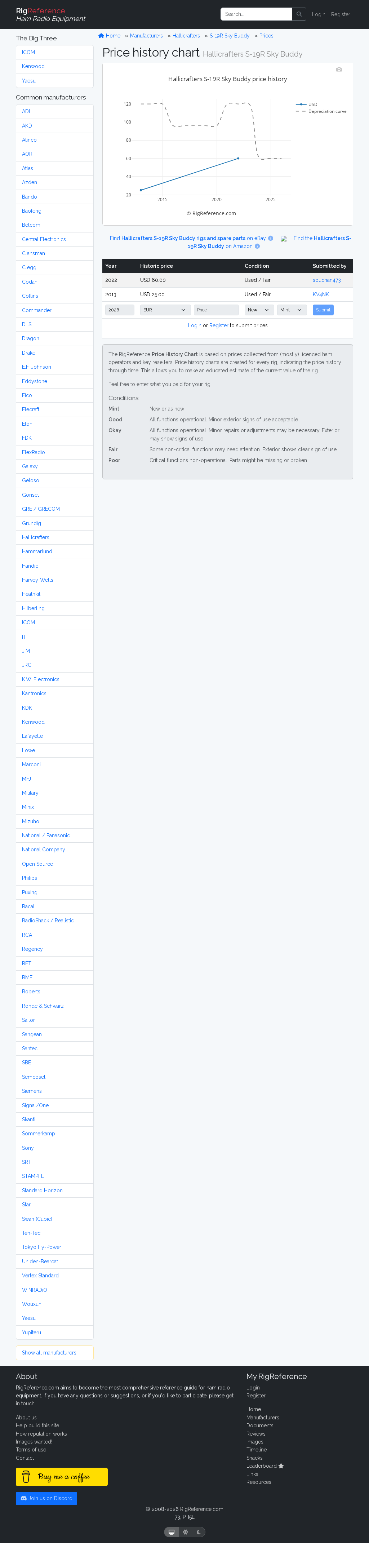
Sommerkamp (38, 1133)
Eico (27, 395)
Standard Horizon (42, 1190)
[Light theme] (185, 1532)
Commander (37, 310)
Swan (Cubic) (37, 1219)
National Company (43, 849)
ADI (26, 111)
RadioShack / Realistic (48, 920)
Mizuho (30, 821)
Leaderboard (262, 1466)
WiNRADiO (34, 1290)
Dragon (30, 338)
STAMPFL (33, 1176)
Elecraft (30, 409)
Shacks (254, 1458)
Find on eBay (188, 238)
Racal (28, 906)
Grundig (31, 523)
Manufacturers (146, 36)
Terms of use (31, 1450)
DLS (26, 324)
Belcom (31, 225)
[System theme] (171, 1532)
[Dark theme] (198, 1532)
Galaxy (30, 466)
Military (30, 793)
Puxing (29, 892)
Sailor (28, 1020)
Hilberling (33, 608)
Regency (32, 949)
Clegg (29, 267)
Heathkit (31, 594)
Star (26, 1204)
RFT (26, 963)
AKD (27, 126)
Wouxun (31, 1304)
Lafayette (32, 736)
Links (252, 1474)
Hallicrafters (35, 537)
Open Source (37, 864)
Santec (29, 1048)
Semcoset (33, 1077)
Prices (266, 36)
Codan (29, 282)
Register (340, 14)
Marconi (31, 764)
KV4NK (321, 294)
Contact (25, 1458)
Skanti (28, 1119)
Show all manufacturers (49, 1353)
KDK (27, 708)
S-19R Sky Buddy (230, 36)
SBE (26, 1062)
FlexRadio (33, 452)
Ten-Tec (31, 1233)
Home (112, 36)
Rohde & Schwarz (43, 1006)
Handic (30, 566)
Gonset (30, 495)
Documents (260, 1425)
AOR (27, 154)
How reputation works (41, 1434)
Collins (30, 296)
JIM (26, 651)
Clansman (33, 253)
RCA (27, 935)
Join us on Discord (49, 1498)
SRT (26, 1162)
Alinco (29, 140)
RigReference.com (201, 1509)
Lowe (28, 750)
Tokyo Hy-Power (41, 1247)
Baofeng (31, 211)
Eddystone (34, 381)
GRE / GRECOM (41, 509)
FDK (27, 438)
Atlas (27, 168)
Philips (29, 878)
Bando (29, 197)
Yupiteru (31, 1332)
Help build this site (37, 1425)
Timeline (256, 1450)
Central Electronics (44, 239)
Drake (28, 353)
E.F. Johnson (36, 367)
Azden (29, 182)
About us (26, 1417)
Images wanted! (34, 1442)
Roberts (31, 991)
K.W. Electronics (40, 679)
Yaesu (29, 81)
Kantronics (34, 693)
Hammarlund (37, 551)
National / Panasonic (46, 835)
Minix (28, 807)
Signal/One (35, 1105)
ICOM (28, 52)
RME (27, 977)
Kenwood (33, 66)
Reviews (256, 1434)
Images (254, 1442)
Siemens (32, 1091)
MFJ (26, 779)
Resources (258, 1482)
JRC (26, 665)
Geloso (30, 480)
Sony (28, 1148)
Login (318, 14)
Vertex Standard (40, 1275)
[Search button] (299, 14)
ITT (26, 637)
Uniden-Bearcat (40, 1261)
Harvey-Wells (37, 580)
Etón (27, 424)
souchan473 (327, 280)
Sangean (32, 1034)
